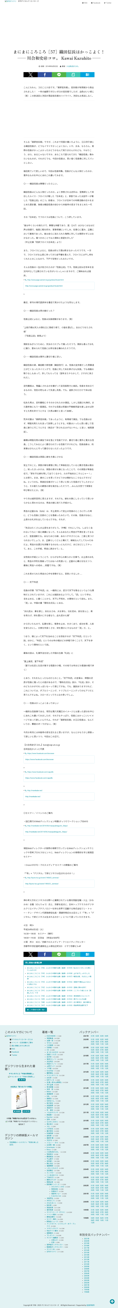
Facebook (96, 3)
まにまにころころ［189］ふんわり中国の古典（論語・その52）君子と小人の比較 (56, 999)
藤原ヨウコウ (51, 1180)
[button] (31, 74)
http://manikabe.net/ (35, 790)
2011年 (86, 1262)
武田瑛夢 (50, 1105)
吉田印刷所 (91, 1305)
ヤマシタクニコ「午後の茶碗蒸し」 (22, 1074)
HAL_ (49, 1096)
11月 (102, 1044)
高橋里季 (50, 1094)
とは (22, 1039)
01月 (92, 1036)
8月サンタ (50, 1080)
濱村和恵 (50, 1210)
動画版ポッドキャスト (55, 1247)
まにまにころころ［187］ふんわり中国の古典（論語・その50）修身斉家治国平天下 (57, 1005)
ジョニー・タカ (52, 1143)
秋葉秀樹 (50, 1133)
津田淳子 (50, 1108)
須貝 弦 (50, 1089)
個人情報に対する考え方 (21, 1046)
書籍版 (18, 1111)
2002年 (86, 1283)
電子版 (22, 1080)
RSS (85, 3)
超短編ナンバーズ (53, 1184)
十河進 (49, 1068)
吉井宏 (49, 1057)
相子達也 (50, 1103)
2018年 (86, 1246)
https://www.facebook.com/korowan (40, 753)
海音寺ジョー (56, 1194)
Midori (49, 1092)
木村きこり (51, 1201)
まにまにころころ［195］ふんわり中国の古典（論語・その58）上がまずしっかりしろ (58, 973)
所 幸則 (50, 1110)
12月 (106, 1044)
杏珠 (48, 1119)
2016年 (86, 1250)
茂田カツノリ (51, 1064)
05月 (92, 1042)
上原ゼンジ (51, 1066)
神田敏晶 (50, 1038)
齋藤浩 (49, 1099)
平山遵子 (50, 1159)
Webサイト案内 (52, 1231)
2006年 (86, 1273)
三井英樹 (50, 1045)
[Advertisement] (59, 27)
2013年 (86, 1257)
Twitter (108, 3)
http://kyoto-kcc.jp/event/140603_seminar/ (43, 878)
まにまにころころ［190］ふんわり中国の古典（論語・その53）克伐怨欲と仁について (58, 996)
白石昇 (49, 1078)
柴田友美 (54, 1189)
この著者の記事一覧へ (37, 1010)
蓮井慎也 (50, 1131)
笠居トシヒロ (51, 1054)
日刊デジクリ (51, 1252)
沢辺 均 (49, 1140)
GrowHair (50, 1071)
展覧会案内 (51, 1217)
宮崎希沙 (50, 1154)
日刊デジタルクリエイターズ (28, 1)
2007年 (86, 1271)
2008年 (86, 1269)
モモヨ (49, 1043)
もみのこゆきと (52, 1122)
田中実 (49, 1205)
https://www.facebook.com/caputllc (40, 772)
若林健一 (50, 1161)
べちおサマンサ (52, 1112)
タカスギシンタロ (57, 1187)
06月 (97, 1042)
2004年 (86, 1278)
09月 (92, 1044)
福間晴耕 (50, 1166)
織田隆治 (50, 1157)
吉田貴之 (50, 1170)
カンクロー (51, 1173)
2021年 (86, 1239)
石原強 (49, 1048)
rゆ (48, 1050)
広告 (53, 1242)
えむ (48, 1126)
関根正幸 (50, 1182)
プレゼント (51, 1235)
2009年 (86, 1266)
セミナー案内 (51, 1219)
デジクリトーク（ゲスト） (56, 1212)
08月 (106, 1042)
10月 (97, 1044)
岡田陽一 (50, 1115)
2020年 (86, 1241)
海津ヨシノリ (51, 1059)
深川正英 (50, 1085)
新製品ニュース (52, 1221)
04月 (106, 1036)
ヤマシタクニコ (52, 1075)
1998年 (86, 1292)
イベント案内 (51, 1214)
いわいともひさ (52, 1168)
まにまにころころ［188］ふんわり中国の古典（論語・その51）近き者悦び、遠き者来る (59, 1002)
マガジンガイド (52, 1228)
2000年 (86, 1287)
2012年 (86, 1259)
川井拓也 (50, 1129)
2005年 (86, 1276)
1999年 (86, 1290)
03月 (102, 1036)
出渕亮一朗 (51, 1145)
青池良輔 (50, 1087)
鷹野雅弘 (50, 1073)
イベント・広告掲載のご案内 (22, 1043)
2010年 (86, 1264)
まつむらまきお (52, 1052)
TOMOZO (50, 1177)
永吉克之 (50, 1061)
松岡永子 (54, 1191)
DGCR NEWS (51, 1036)
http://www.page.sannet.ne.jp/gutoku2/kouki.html (45, 280)
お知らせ (54, 1240)
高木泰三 (50, 1124)
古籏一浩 (50, 1041)
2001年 (86, 1285)
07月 (102, 1042)
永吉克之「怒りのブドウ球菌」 (21, 1087)
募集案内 (50, 1233)
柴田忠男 (50, 1208)
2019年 (86, 1243)
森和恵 (49, 1136)
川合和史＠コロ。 (53, 1152)
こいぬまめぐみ (52, 1175)
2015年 (86, 1253)
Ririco (49, 1150)
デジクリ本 (51, 1249)
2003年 (86, 1280)
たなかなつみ (56, 1196)
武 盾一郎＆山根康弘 (54, 1082)
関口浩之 (50, 1163)
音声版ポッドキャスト (55, 1245)
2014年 (86, 1255)
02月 (97, 1036)
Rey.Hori (50, 1117)
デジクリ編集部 (52, 1238)
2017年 (86, 1248)
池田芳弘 (50, 1198)
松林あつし (51, 1101)
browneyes (51, 1147)
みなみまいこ (51, 1203)
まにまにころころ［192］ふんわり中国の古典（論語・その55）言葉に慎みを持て (56, 987)
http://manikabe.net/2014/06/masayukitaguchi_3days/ (47, 826)
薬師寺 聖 (50, 1138)
